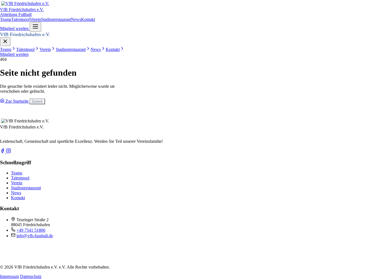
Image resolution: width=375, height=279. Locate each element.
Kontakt (88, 19)
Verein (35, 19)
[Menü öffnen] (35, 27)
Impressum (9, 276)
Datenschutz (30, 276)
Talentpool (20, 19)
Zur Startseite (17, 101)
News (76, 19)
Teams (5, 19)
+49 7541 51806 (30, 230)
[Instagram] (8, 151)
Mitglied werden (15, 28)
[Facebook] (3, 151)
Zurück (37, 101)
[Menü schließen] (5, 41)
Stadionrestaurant (56, 19)
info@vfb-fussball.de (34, 235)
